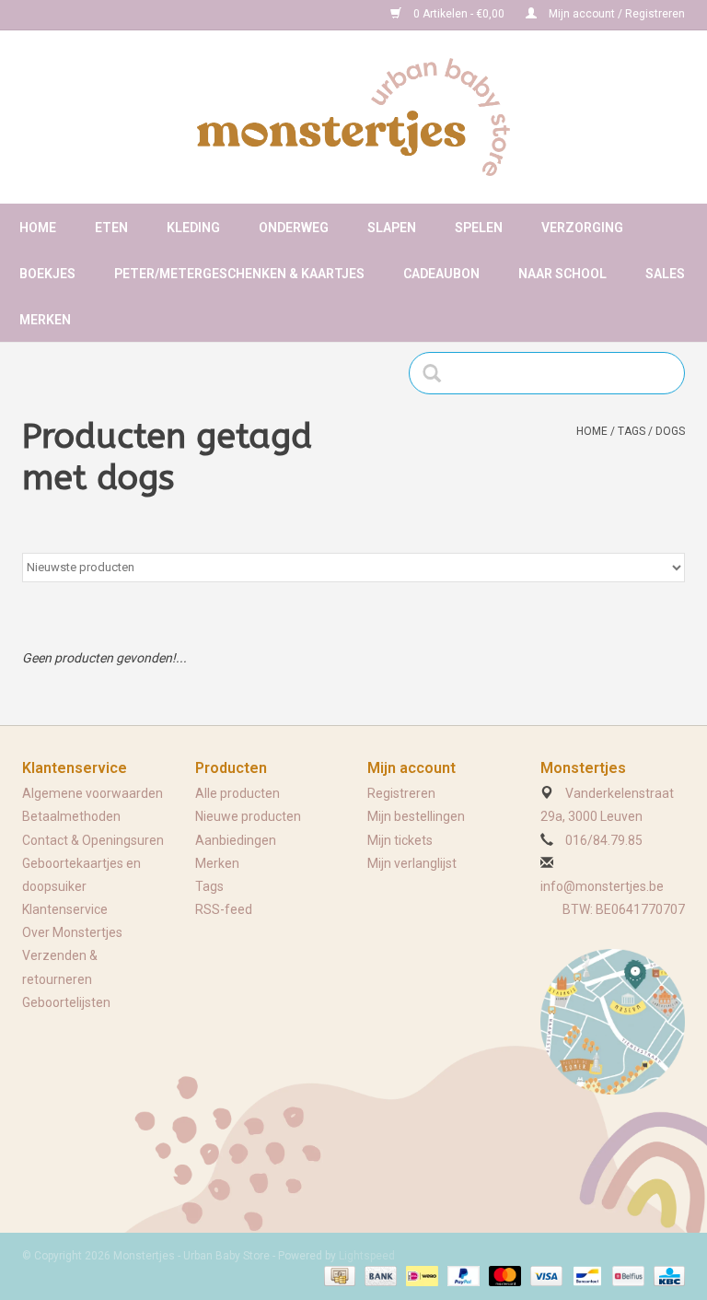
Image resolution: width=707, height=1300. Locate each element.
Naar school (562, 273)
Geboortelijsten (66, 1002)
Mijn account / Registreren (615, 13)
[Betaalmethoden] (338, 1276)
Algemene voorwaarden (92, 793)
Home (37, 227)
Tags (631, 431)
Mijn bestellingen (416, 816)
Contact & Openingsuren (93, 840)
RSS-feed (223, 909)
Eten (111, 227)
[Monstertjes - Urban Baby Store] (353, 117)
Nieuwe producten (248, 816)
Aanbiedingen (235, 840)
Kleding (193, 227)
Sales (665, 273)
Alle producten (237, 793)
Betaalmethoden (71, 816)
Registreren (401, 793)
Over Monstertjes (72, 932)
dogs (670, 431)
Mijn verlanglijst (412, 863)
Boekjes (47, 273)
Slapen (391, 227)
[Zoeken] (437, 373)
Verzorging (582, 227)
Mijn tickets (400, 840)
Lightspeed (367, 1255)
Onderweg (294, 227)
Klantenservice (65, 909)
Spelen (479, 227)
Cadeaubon (441, 273)
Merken (45, 319)
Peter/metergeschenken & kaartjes (239, 273)
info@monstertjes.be (602, 886)
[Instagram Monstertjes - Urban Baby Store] (101, 14)
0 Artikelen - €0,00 (459, 13)
